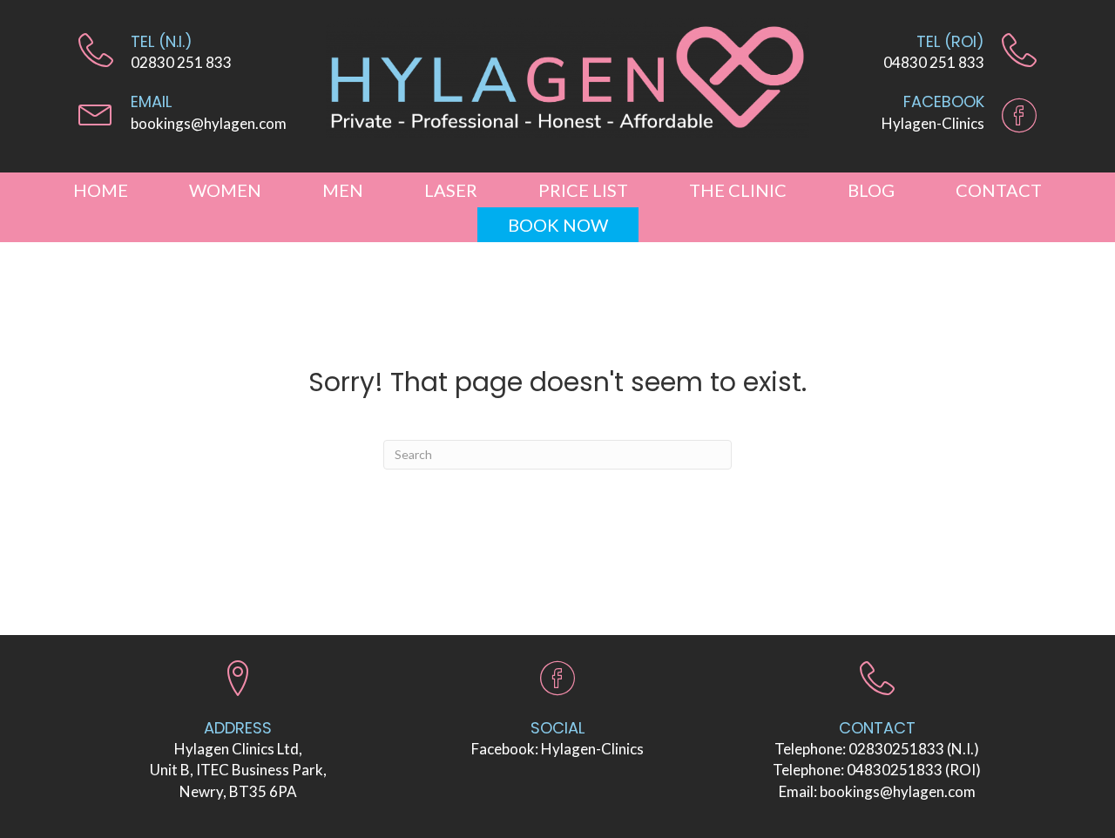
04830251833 (895, 769)
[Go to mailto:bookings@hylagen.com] (193, 117)
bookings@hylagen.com (898, 791)
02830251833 (896, 749)
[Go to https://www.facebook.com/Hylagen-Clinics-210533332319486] (932, 117)
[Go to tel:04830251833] (932, 56)
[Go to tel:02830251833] (193, 56)
